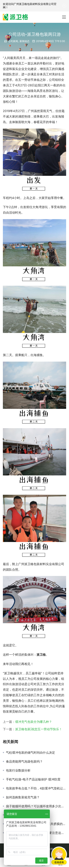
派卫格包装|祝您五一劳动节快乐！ (38, 729)
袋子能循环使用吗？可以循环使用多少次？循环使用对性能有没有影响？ (36, 806)
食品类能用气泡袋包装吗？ (24, 761)
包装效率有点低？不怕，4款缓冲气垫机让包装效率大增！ (36, 788)
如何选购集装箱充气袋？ (23, 797)
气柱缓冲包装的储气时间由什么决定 (30, 752)
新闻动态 (25, 41)
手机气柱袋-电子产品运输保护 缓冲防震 (33, 779)
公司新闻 (13, 41)
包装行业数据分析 (18, 770)
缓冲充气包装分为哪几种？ (33, 722)
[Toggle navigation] (64, 17)
